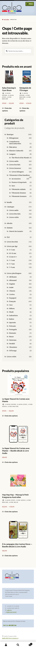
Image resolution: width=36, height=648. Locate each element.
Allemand (12, 280)
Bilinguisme (13, 138)
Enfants (10, 228)
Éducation (13, 147)
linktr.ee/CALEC (11, 612)
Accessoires (16, 179)
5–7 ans (12, 264)
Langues (12, 154)
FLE (8, 237)
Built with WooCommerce (10, 638)
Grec (11, 305)
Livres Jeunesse (15, 168)
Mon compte (6, 645)
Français (12, 301)
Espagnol (12, 298)
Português (13, 329)
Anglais (12, 284)
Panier (27, 643)
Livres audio (13, 161)
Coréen (12, 294)
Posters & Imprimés (19, 182)
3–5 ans (12, 260)
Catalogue (10, 207)
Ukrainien (13, 347)
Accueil (6, 19)
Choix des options (7, 109)
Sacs (13, 186)
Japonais (12, 322)
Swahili (12, 344)
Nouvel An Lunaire (16, 231)
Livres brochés (14, 165)
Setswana (12, 340)
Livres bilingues (18, 172)
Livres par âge (12, 246)
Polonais (12, 326)
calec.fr (9, 610)
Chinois (12, 291)
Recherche (18, 645)
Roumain (12, 333)
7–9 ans (12, 267)
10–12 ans (12, 253)
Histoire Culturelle (16, 151)
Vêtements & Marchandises (19, 175)
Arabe (11, 287)
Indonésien (13, 315)
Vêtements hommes (19, 196)
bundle (9, 202)
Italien (11, 319)
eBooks (9, 223)
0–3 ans (12, 250)
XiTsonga (12, 351)
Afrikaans (13, 277)
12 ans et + (13, 257)
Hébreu (12, 308)
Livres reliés (14, 217)
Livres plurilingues (14, 273)
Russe (11, 337)
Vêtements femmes (19, 193)
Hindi (11, 312)
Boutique (10, 134)
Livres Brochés (14, 214)
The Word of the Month (20, 158)
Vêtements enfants (19, 189)
